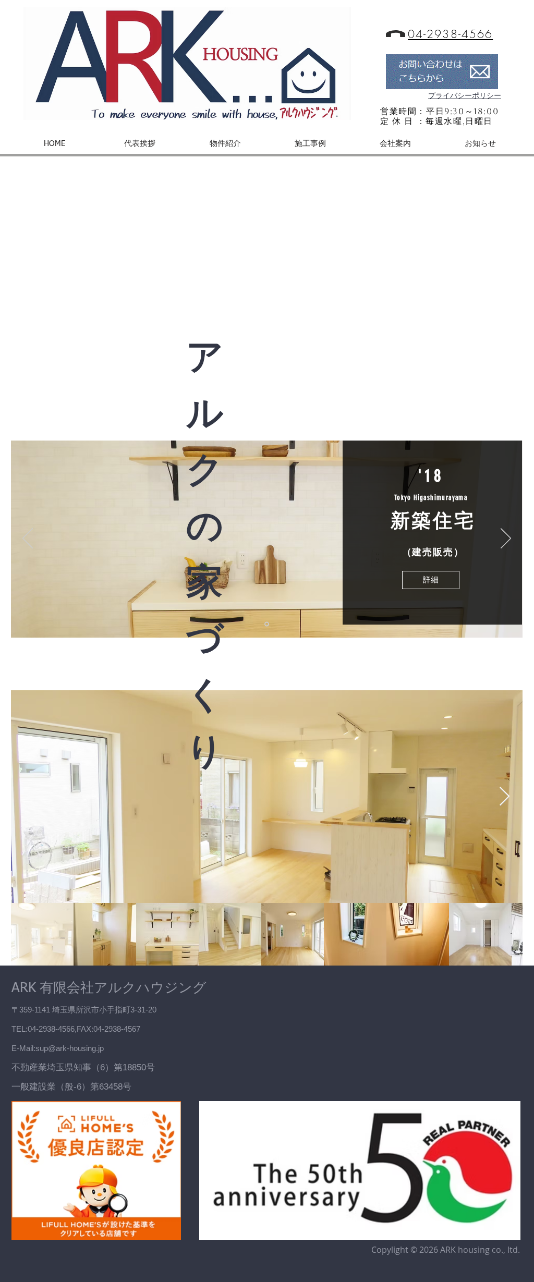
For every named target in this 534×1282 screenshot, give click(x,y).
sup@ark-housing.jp (69, 1048)
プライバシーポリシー (464, 95)
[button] (225, 144)
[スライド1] (266, 624)
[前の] (27, 539)
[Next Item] (505, 797)
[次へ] (506, 539)
